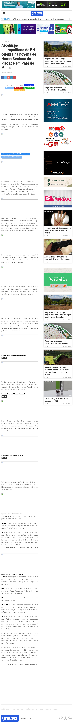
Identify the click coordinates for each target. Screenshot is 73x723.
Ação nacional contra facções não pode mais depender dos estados (57, 257)
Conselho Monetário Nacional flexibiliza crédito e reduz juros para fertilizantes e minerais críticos (56, 371)
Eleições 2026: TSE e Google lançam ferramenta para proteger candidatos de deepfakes (57, 61)
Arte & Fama (34, 709)
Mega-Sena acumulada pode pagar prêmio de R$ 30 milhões (56, 88)
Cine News (48, 709)
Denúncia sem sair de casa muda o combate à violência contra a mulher (57, 230)
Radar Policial (67, 235)
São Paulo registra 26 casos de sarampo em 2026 (56, 399)
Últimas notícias (67, 66)
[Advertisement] (19, 681)
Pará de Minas (6, 41)
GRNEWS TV (56, 709)
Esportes (41, 709)
